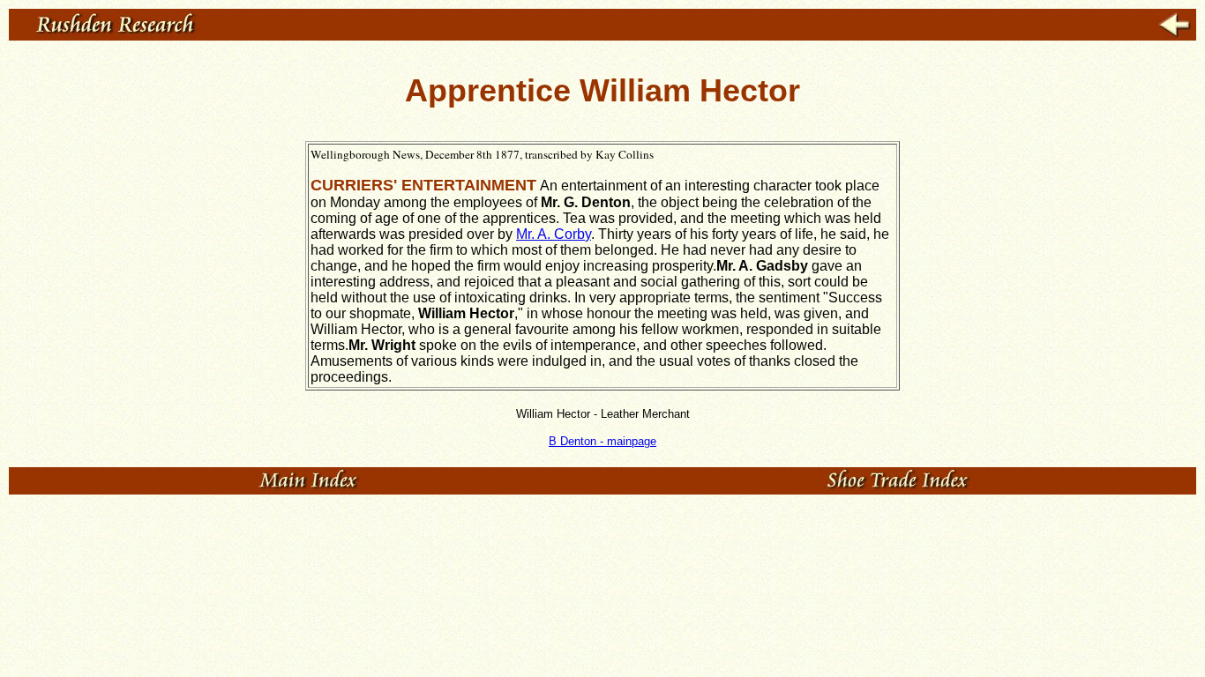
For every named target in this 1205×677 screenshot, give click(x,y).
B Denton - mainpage (602, 441)
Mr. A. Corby (553, 234)
